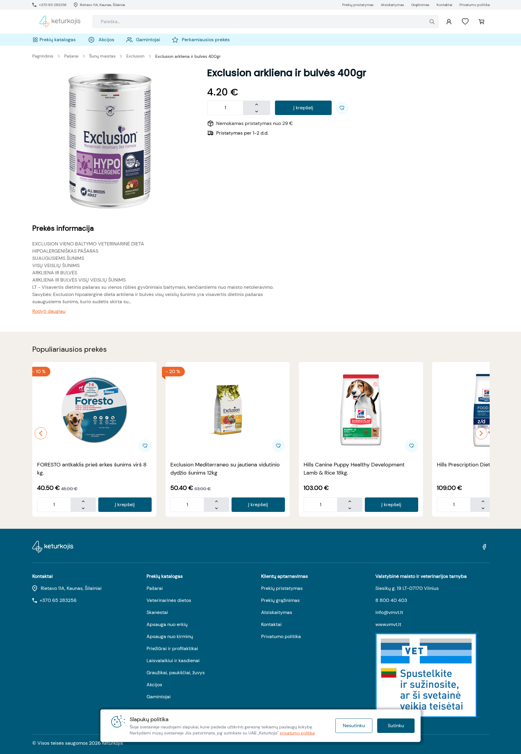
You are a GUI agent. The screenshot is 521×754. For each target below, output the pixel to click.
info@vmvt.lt (389, 612)
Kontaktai (271, 624)
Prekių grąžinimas (280, 600)
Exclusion (135, 56)
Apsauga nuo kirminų (170, 636)
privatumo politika (297, 733)
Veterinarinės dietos (169, 600)
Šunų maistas (102, 56)
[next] (481, 433)
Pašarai (71, 56)
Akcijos (154, 684)
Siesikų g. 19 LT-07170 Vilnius (407, 588)
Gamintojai (159, 696)
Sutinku (396, 725)
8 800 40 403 (391, 600)
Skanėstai (157, 612)
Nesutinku (354, 725)
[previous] (41, 433)
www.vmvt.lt (388, 624)
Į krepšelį (303, 107)
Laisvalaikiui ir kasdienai (173, 660)
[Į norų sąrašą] (465, 21)
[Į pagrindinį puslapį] (60, 22)
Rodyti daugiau (48, 311)
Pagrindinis (42, 56)
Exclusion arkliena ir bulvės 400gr (188, 56)
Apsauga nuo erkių (167, 624)
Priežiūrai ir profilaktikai (172, 648)
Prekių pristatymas (282, 588)
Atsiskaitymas (276, 612)
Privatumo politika (281, 636)
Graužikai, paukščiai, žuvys (176, 672)
